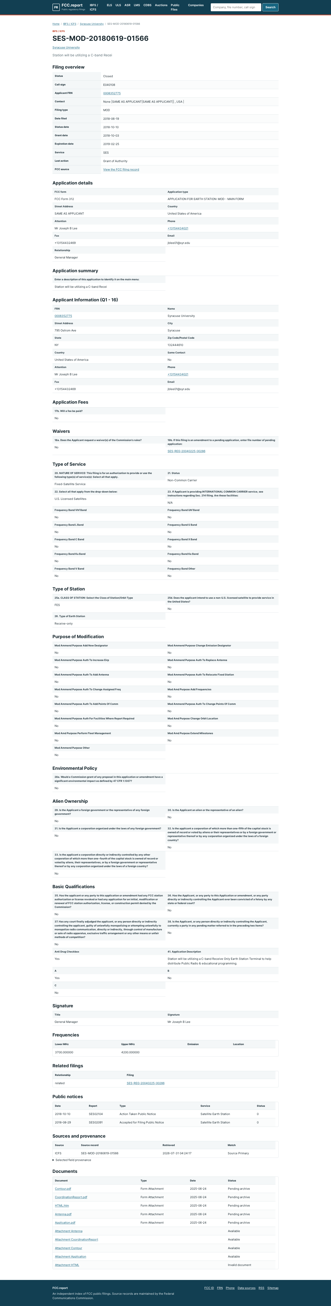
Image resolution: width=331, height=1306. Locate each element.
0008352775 (112, 93)
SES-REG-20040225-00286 (186, 451)
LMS (137, 5)
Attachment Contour (68, 1248)
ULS (118, 5)
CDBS (147, 5)
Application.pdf (65, 1222)
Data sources (247, 1288)
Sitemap (273, 1288)
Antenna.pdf (63, 1214)
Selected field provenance (73, 1160)
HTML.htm (62, 1205)
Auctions (161, 5)
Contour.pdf (63, 1188)
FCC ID (209, 1288)
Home (56, 23)
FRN (220, 1288)
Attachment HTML (67, 1265)
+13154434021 (178, 228)
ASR (127, 5)
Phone (230, 1288)
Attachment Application (70, 1256)
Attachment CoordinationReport (76, 1239)
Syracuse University (92, 23)
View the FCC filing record (121, 169)
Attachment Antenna (68, 1231)
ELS (109, 5)
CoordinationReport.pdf (71, 1197)
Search (270, 7)
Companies (196, 5)
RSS (261, 1288)
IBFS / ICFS (94, 7)
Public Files (175, 7)
